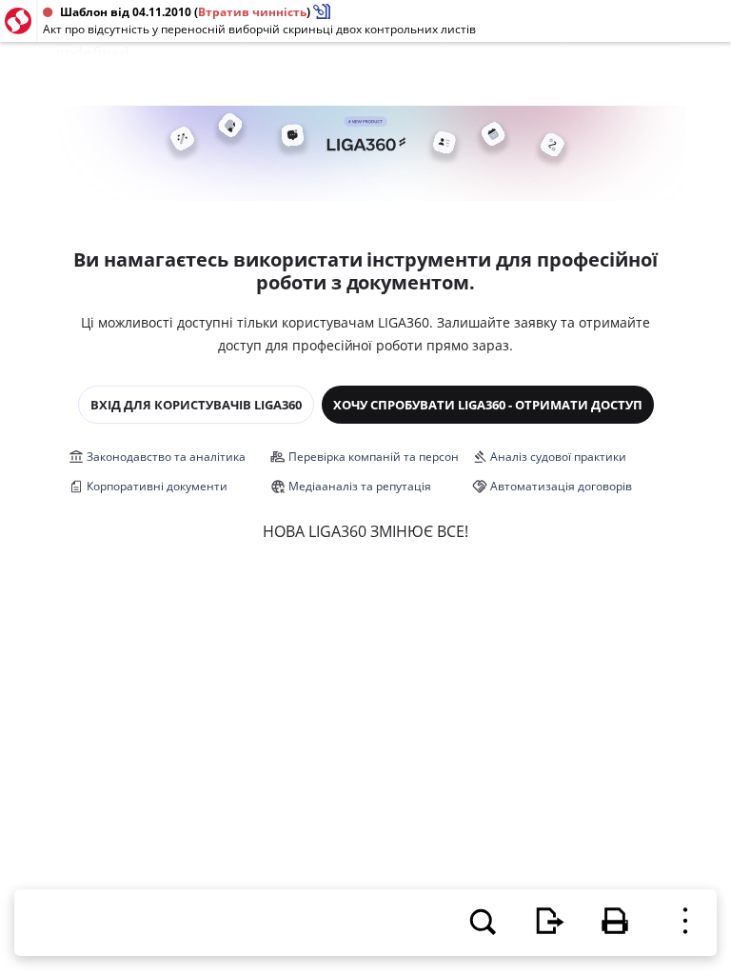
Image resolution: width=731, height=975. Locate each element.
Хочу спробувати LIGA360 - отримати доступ (487, 404)
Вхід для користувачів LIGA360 (196, 404)
